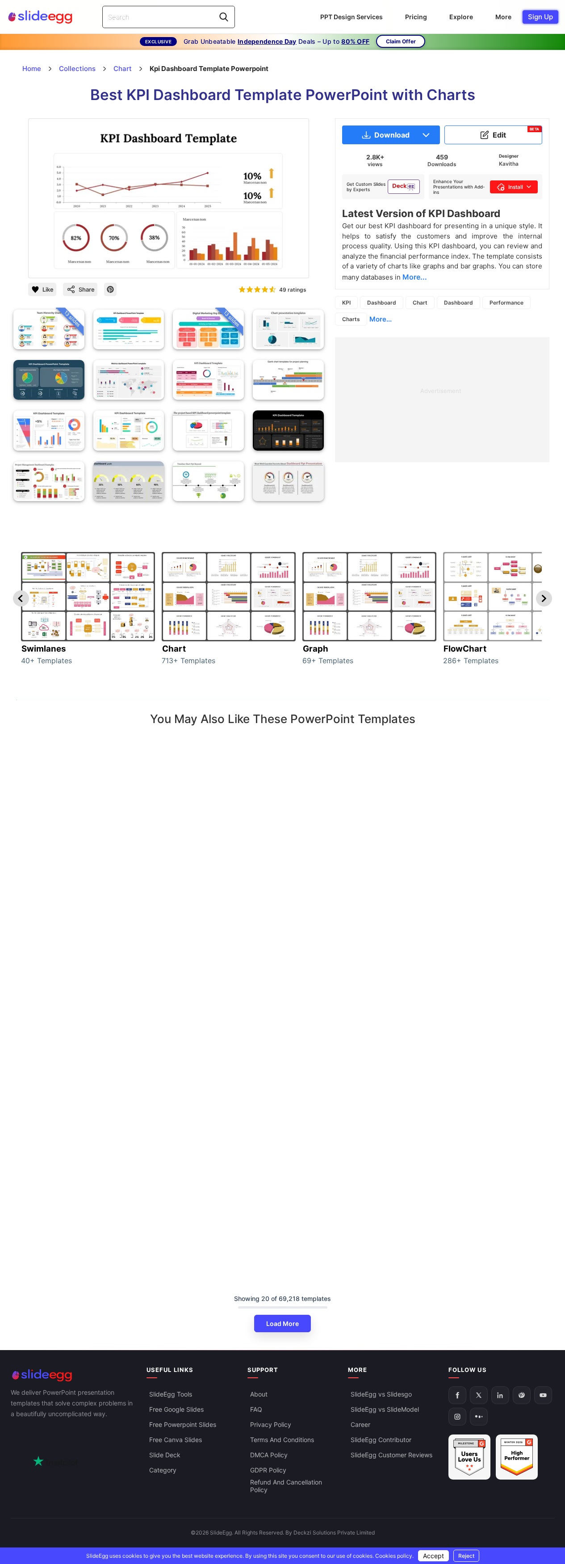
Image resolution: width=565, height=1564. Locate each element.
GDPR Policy (268, 1470)
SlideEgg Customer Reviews (391, 1455)
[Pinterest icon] (110, 289)
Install (515, 187)
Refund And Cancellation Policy (286, 1485)
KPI (346, 302)
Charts (351, 319)
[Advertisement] (442, 399)
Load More (282, 1323)
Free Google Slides (176, 1409)
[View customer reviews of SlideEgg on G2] (517, 1457)
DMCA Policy (269, 1455)
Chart (420, 302)
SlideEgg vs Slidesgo (381, 1394)
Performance (506, 302)
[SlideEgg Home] (72, 1375)
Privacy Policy (270, 1424)
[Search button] (223, 17)
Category (162, 1470)
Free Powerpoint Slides (182, 1424)
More (503, 17)
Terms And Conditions (282, 1439)
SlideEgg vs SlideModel (385, 1409)
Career (360, 1424)
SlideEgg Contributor (381, 1439)
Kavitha (509, 163)
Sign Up (540, 17)
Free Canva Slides (175, 1439)
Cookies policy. (394, 1555)
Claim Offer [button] (401, 41)
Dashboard (381, 302)
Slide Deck (164, 1455)
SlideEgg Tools (170, 1394)
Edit (516, 133)
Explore (461, 17)
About (259, 1394)
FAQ (256, 1409)
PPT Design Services (351, 17)
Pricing (416, 17)
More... (380, 319)
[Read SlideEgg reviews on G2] (469, 1457)
